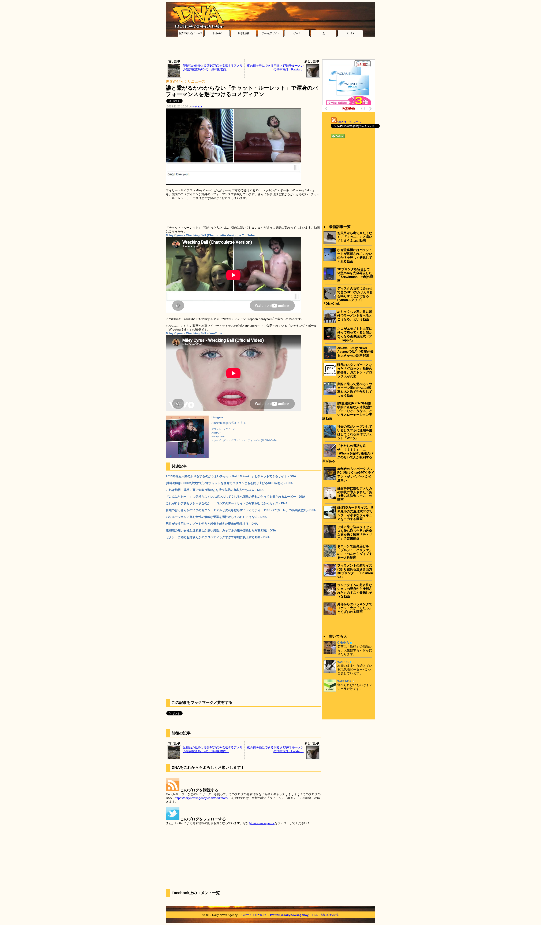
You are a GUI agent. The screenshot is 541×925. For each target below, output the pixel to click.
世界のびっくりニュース (185, 82)
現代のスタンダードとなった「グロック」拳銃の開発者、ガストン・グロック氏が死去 (354, 370)
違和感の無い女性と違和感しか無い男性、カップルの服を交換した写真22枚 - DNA (221, 530)
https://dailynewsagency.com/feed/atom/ (201, 798)
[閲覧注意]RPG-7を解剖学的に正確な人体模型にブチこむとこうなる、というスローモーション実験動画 (347, 410)
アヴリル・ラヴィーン (223, 429)
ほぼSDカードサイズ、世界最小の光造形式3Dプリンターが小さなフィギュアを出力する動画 (355, 513)
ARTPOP (216, 432)
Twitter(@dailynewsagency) (290, 915)
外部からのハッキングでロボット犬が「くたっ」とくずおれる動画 (354, 607)
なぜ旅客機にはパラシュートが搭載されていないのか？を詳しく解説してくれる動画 (354, 255)
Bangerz (217, 417)
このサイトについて (253, 915)
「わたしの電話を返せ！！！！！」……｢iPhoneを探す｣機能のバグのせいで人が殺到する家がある (347, 453)
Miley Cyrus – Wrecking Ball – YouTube (194, 333)
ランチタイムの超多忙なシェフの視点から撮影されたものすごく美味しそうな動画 (354, 590)
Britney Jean (218, 436)
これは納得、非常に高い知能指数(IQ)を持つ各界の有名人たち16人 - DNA (215, 489)
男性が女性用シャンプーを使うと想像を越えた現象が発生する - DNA (212, 523)
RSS (315, 915)
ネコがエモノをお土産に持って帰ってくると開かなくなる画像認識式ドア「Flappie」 (354, 334)
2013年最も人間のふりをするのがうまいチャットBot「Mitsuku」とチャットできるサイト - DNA (231, 476)
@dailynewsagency (262, 823)
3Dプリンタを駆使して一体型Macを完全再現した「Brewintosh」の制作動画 (355, 274)
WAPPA (343, 662)
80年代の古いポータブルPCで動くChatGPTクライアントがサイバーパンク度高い (355, 474)
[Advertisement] (270, 49)
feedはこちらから (349, 122)
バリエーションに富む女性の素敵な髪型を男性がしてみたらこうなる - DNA (216, 517)
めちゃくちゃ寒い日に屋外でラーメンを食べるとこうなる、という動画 (354, 315)
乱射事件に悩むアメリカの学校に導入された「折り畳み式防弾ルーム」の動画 (354, 493)
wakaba (197, 106)
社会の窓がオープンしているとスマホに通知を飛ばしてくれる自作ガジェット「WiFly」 (354, 432)
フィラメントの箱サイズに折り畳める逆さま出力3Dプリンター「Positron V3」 (355, 571)
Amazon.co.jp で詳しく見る (229, 422)
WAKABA (344, 681)
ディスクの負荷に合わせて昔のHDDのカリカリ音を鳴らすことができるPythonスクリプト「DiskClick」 (347, 296)
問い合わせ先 (330, 915)
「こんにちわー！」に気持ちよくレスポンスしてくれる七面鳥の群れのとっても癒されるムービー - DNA (235, 496)
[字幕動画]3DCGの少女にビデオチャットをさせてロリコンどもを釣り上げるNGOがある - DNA (229, 483)
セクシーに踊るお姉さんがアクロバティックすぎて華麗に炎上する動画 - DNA (218, 537)
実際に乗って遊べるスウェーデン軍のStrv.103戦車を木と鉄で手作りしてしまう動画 (354, 389)
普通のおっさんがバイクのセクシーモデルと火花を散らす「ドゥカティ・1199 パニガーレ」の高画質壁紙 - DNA (241, 510)
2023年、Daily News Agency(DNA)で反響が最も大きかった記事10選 (355, 351)
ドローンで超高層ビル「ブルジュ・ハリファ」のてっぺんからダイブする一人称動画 (354, 551)
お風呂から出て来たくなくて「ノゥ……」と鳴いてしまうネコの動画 (354, 236)
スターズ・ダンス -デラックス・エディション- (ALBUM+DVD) (244, 440)
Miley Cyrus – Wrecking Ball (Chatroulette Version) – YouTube (210, 235)
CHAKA (343, 642)
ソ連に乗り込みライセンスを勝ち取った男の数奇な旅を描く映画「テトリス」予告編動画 (354, 532)
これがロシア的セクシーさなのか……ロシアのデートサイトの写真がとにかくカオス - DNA (226, 503)
